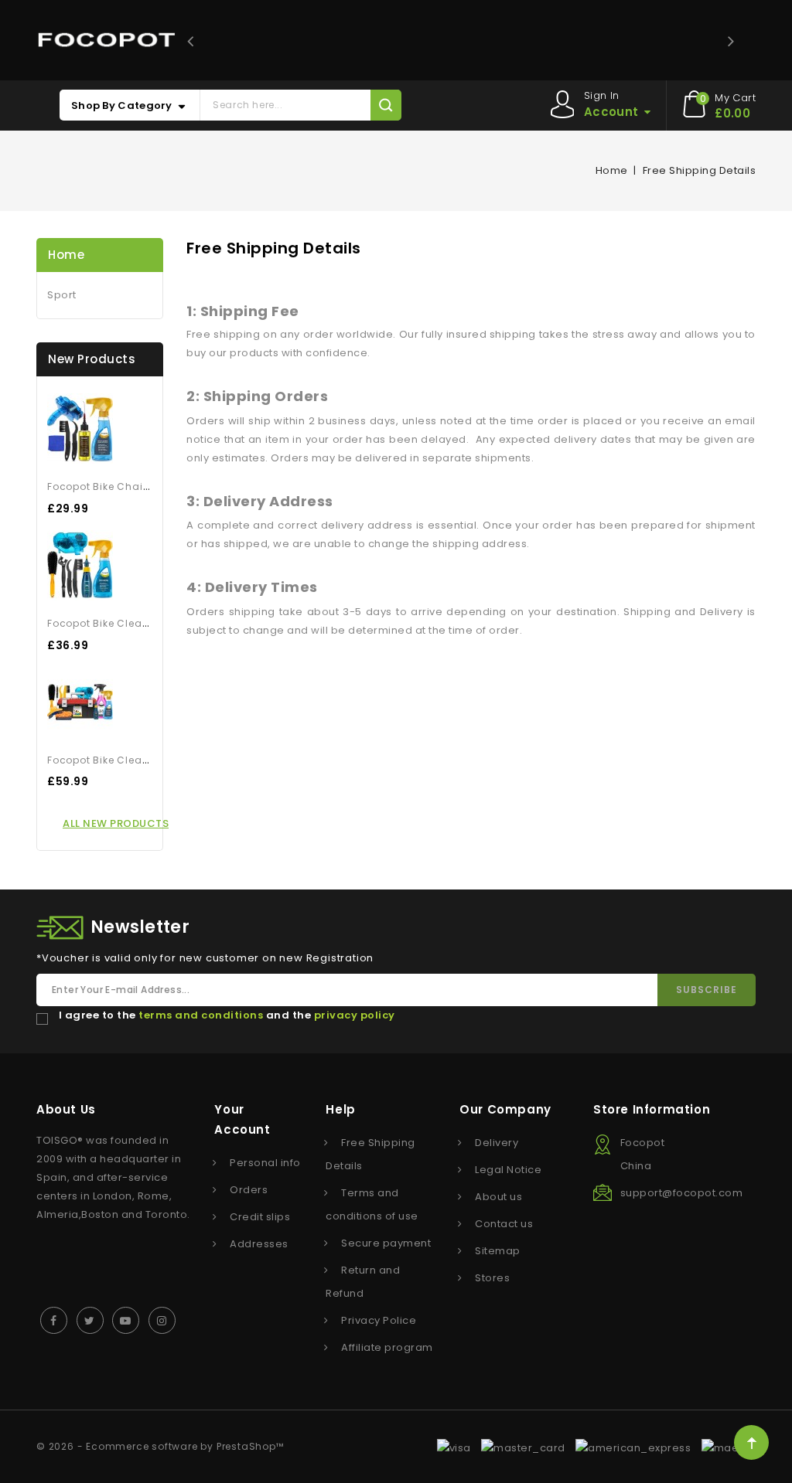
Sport (62, 294)
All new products (116, 823)
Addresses (259, 1243)
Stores (492, 1277)
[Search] (385, 105)
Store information (651, 1109)
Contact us (504, 1223)
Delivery (496, 1142)
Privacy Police (378, 1320)
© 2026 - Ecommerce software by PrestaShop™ (160, 1446)
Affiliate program (387, 1347)
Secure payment (386, 1243)
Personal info (265, 1162)
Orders (249, 1189)
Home (66, 255)
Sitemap (498, 1250)
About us (498, 1196)
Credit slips (260, 1216)
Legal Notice (508, 1169)
